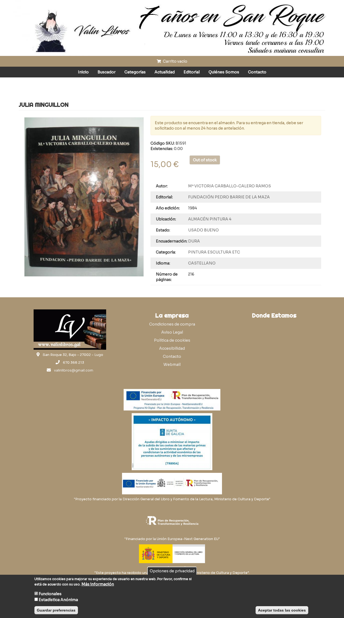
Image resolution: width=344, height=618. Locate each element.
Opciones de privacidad (172, 571)
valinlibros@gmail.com (73, 370)
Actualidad (165, 72)
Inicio (83, 72)
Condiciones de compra (172, 324)
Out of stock (205, 160)
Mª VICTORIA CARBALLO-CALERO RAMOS (229, 186)
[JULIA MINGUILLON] (84, 197)
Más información (97, 584)
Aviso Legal (172, 332)
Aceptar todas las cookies (282, 610)
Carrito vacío (174, 61)
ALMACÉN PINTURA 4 (209, 219)
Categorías (135, 72)
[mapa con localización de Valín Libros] (274, 347)
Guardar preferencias (56, 610)
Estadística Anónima (58, 599)
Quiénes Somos (224, 72)
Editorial (192, 72)
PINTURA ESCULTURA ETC (214, 252)
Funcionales (50, 593)
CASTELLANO (202, 263)
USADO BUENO (203, 230)
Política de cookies (172, 340)
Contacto (257, 72)
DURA (194, 241)
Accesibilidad (172, 348)
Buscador (107, 72)
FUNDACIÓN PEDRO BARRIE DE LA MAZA (229, 197)
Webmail (172, 364)
